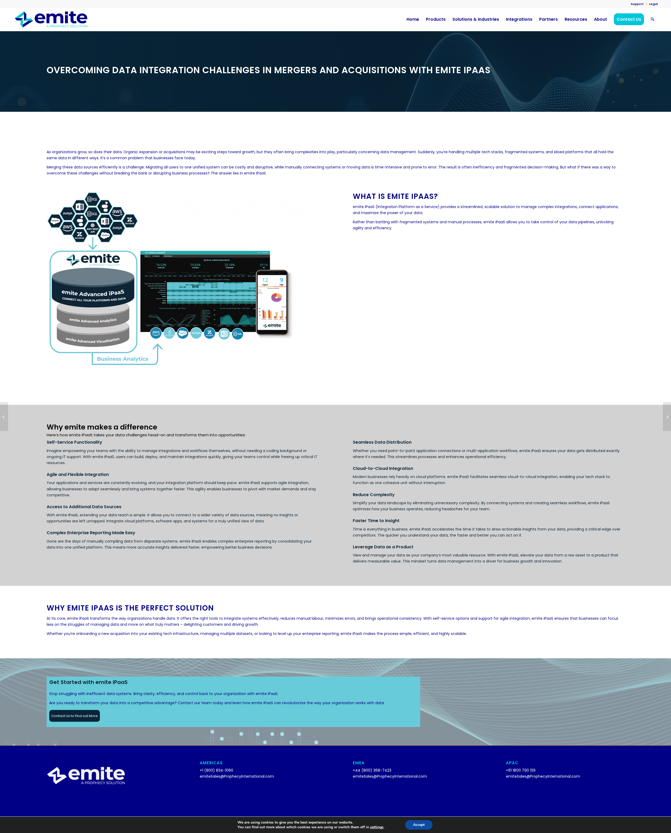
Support (637, 4)
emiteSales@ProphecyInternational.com (237, 776)
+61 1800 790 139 (520, 770)
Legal (653, 4)
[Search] (652, 19)
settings (376, 827)
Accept (419, 824)
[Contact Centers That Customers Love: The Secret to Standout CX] (4, 416)
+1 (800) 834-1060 (216, 770)
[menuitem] (637, 4)
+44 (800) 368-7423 (372, 770)
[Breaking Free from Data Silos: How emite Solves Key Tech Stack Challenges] (667, 416)
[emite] (51, 19)
